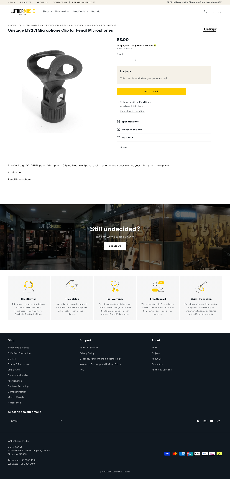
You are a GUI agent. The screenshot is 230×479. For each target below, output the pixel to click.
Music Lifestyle (16, 397)
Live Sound (14, 369)
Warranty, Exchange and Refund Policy (100, 364)
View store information (132, 111)
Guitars (12, 358)
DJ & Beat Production (19, 353)
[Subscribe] (60, 420)
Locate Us (115, 245)
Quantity (121, 54)
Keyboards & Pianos (18, 347)
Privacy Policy (87, 353)
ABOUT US (42, 2)
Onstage (111, 25)
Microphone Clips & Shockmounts (87, 25)
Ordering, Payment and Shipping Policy (100, 358)
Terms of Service (89, 347)
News (155, 347)
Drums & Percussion (19, 364)
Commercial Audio (18, 375)
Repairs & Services (162, 369)
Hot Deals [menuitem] (79, 11)
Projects (156, 353)
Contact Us (158, 364)
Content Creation (17, 391)
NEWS (11, 2)
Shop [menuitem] (46, 11)
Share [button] (123, 147)
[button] (205, 11)
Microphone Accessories (53, 25)
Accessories (14, 25)
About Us (157, 358)
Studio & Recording (18, 386)
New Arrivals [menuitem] (63, 11)
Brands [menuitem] (95, 11)
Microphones (30, 25)
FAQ (82, 369)
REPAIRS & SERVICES (83, 2)
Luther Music (117, 472)
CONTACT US (60, 2)
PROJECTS (25, 2)
